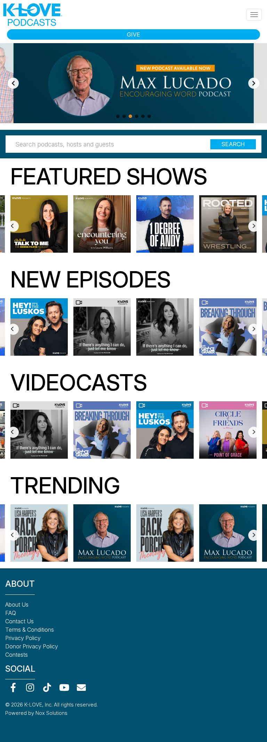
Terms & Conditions (29, 629)
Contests (16, 654)
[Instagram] (30, 687)
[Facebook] (13, 687)
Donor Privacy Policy (31, 646)
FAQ (10, 612)
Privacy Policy (23, 637)
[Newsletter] (81, 687)
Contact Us (19, 621)
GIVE (133, 34)
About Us (17, 604)
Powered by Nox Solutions (36, 713)
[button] (118, 116)
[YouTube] (64, 687)
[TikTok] (47, 687)
